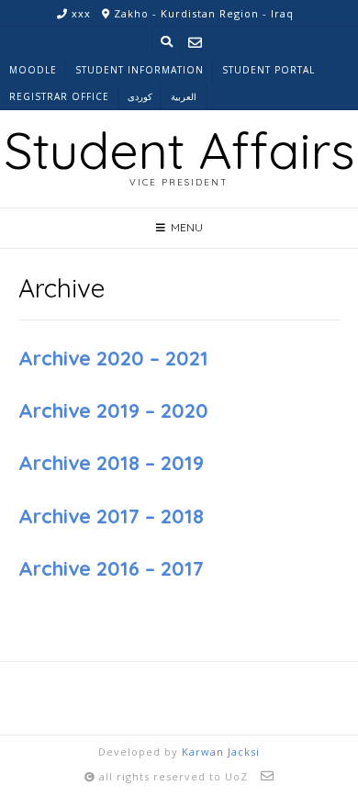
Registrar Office (59, 96)
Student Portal (268, 69)
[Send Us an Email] (195, 42)
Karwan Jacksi (221, 751)
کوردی (140, 96)
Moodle (33, 69)
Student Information (139, 69)
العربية (183, 96)
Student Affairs (179, 149)
